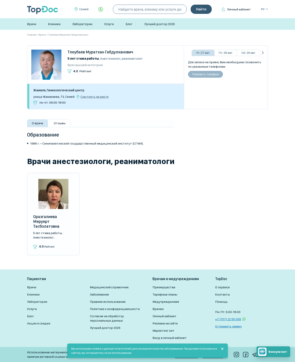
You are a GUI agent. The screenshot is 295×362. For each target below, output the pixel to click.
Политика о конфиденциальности (115, 309)
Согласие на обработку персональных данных (107, 318)
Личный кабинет (239, 9)
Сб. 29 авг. (248, 53)
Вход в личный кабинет (170, 338)
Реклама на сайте (165, 323)
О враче (37, 123)
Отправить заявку (228, 326)
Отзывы (59, 123)
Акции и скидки (38, 323)
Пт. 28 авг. (226, 53)
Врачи (31, 24)
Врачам (158, 309)
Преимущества (164, 287)
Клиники (54, 24)
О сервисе (222, 287)
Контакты (222, 294)
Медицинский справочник (109, 287)
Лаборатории (82, 24)
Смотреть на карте (94, 97)
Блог (129, 24)
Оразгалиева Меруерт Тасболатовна (46, 221)
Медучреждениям (166, 302)
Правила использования (107, 302)
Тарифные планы (165, 294)
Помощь (221, 302)
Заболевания (99, 294)
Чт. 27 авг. (203, 53)
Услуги (109, 24)
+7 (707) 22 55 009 (228, 319)
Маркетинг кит (163, 330)
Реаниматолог (132, 58)
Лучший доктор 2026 (159, 24)
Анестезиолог (110, 58)
